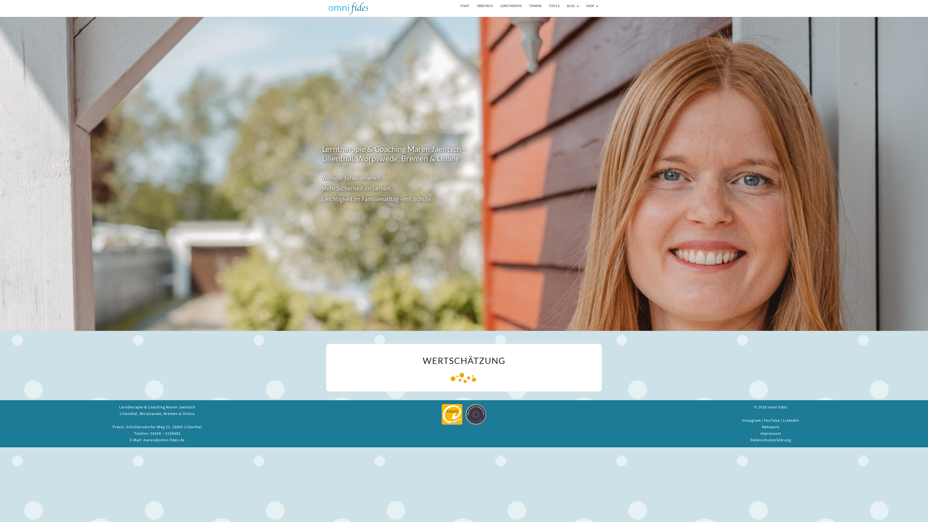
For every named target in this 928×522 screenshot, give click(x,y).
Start (465, 6)
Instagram (751, 420)
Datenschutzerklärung (770, 440)
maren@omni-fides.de (164, 440)
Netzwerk (770, 427)
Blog (571, 6)
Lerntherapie (511, 6)
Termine (535, 6)
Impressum (771, 433)
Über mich (485, 6)
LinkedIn (791, 420)
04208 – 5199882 (165, 433)
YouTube (772, 420)
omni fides (344, 8)
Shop (590, 6)
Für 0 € (554, 6)
